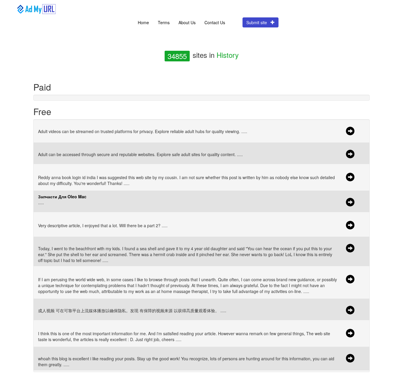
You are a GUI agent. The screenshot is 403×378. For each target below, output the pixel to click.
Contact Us (214, 22)
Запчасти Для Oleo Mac (62, 196)
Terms (164, 22)
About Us (187, 22)
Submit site (258, 22)
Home (143, 22)
